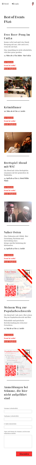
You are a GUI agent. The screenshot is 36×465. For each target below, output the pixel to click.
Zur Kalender (9, 62)
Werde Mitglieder (10, 69)
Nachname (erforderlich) (11, 416)
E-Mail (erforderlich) (10, 424)
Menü (6, 4)
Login (16, 4)
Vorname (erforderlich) (11, 408)
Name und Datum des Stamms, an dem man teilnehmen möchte (17, 432)
